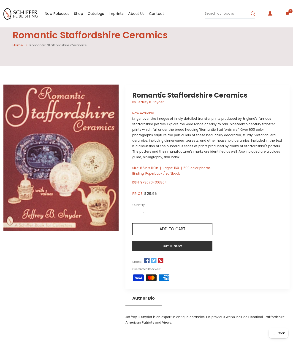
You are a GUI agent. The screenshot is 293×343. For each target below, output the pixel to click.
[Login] (270, 13)
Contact (156, 13)
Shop (78, 13)
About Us (136, 13)
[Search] (253, 13)
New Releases (57, 13)
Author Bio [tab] (143, 298)
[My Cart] (287, 13)
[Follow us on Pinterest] (161, 261)
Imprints (116, 13)
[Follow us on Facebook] (147, 261)
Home (18, 45)
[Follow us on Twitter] (154, 261)
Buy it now (172, 246)
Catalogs (96, 13)
